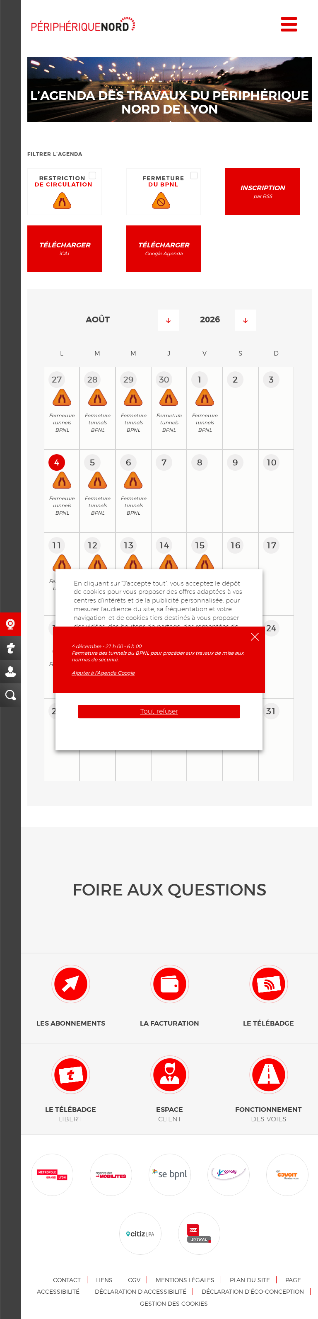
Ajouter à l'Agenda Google (103, 673)
